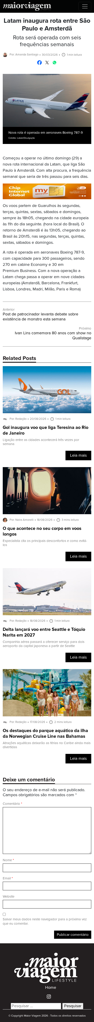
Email (8, 878)
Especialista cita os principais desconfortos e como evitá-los (45, 543)
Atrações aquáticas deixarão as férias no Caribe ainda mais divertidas (47, 745)
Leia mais (78, 455)
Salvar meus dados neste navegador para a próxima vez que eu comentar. (45, 921)
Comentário (12, 804)
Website (8, 896)
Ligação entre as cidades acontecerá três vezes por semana (41, 442)
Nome (8, 860)
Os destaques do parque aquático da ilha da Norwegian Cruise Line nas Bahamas (45, 733)
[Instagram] (47, 996)
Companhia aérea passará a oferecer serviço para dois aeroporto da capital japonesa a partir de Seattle (43, 644)
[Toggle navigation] (84, 6)
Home (50, 987)
